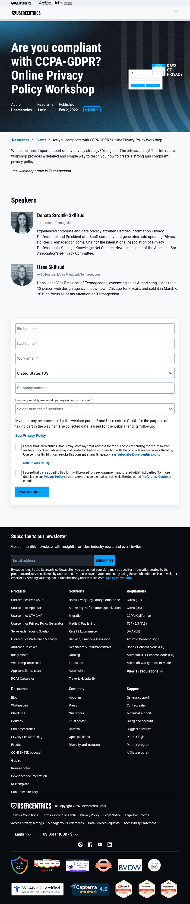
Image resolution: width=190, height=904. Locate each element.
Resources (20, 140)
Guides (16, 760)
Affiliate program (138, 752)
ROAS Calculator (22, 678)
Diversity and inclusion (84, 745)
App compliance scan (26, 671)
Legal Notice (112, 815)
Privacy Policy (54, 476)
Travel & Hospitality (82, 678)
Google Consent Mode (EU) (145, 647)
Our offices (76, 713)
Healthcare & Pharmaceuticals (90, 647)
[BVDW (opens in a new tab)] (130, 865)
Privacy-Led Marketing (26, 737)
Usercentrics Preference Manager (34, 639)
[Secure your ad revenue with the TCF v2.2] (77, 865)
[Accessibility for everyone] (37, 889)
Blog (14, 697)
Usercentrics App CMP (26, 608)
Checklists (18, 713)
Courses (17, 721)
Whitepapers (20, 705)
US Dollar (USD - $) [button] (58, 834)
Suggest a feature (139, 729)
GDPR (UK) (134, 608)
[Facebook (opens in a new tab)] (90, 844)
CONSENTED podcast (26, 752)
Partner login (136, 737)
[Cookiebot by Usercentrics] (45, 3)
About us (75, 697)
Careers (74, 729)
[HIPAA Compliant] (169, 889)
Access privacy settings (27, 823)
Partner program (138, 745)
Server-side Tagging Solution (30, 631)
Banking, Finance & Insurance (89, 639)
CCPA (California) (139, 615)
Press (73, 705)
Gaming (74, 655)
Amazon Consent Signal (143, 639)
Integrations (19, 655)
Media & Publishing (82, 623)
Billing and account (140, 721)
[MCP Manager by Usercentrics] (63, 3)
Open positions (79, 737)
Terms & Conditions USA (59, 815)
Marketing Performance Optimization (94, 608)
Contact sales (136, 705)
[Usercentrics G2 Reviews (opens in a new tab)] (47, 865)
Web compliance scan (26, 663)
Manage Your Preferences (66, 823)
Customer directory (24, 792)
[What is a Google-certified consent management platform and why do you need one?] (19, 865)
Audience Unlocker (24, 647)
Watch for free (32, 492)
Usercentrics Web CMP (27, 600)
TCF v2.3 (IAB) (137, 623)
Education (76, 663)
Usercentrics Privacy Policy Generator (37, 623)
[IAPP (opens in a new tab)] (154, 865)
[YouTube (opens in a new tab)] (100, 844)
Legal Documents (137, 815)
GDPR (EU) (134, 600)
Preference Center (155, 476)
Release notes (20, 768)
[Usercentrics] (21, 3)
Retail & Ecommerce (82, 631)
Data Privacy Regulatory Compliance (94, 600)
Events (40, 140)
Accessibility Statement (140, 823)
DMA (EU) (133, 631)
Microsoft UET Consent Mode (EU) (150, 655)
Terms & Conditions (24, 815)
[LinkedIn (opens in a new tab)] (109, 844)
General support (138, 697)
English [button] (21, 834)
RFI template (20, 784)
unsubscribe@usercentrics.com (136, 454)
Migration (75, 615)
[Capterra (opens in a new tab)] (89, 889)
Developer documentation (29, 776)
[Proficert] (123, 889)
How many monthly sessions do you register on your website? (52, 400)
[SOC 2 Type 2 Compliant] (147, 889)
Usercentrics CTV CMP (26, 615)
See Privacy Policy (30, 435)
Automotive (77, 671)
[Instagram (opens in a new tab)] (80, 844)
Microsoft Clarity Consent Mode (149, 663)
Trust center (77, 721)
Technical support (139, 713)
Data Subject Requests (104, 823)
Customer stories (23, 729)
